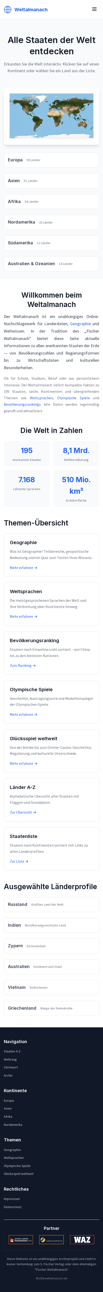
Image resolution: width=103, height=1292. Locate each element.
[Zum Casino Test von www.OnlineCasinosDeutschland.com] (20, 1239)
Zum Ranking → (23, 665)
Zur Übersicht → (23, 812)
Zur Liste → (19, 861)
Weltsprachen (41, 397)
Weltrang (10, 1059)
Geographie (80, 323)
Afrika (8, 1116)
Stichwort (11, 1067)
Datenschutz (13, 1207)
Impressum (12, 1199)
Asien (8, 1108)
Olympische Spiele (73, 397)
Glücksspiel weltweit (19, 1174)
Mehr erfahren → (24, 567)
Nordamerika (13, 1124)
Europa (9, 1100)
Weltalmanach (31, 9)
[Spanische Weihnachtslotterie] (51, 1239)
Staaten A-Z (12, 1051)
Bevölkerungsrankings (22, 404)
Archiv (8, 1075)
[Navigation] (94, 9)
